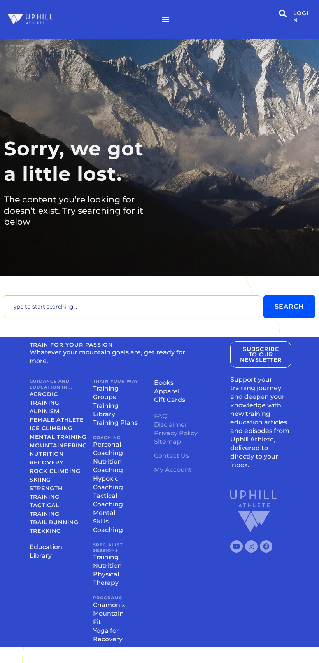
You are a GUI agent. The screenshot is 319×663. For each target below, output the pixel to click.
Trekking (45, 530)
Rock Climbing (55, 471)
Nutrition (47, 453)
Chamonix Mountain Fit (109, 613)
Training (106, 557)
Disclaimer (171, 424)
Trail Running (54, 522)
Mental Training (58, 436)
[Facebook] (266, 546)
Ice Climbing (51, 428)
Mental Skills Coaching (108, 521)
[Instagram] (251, 546)
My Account (173, 469)
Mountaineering (58, 445)
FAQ (160, 416)
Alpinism (45, 411)
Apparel (166, 391)
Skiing (40, 479)
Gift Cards (169, 399)
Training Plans (115, 422)
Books (164, 382)
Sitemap (167, 441)
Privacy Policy (176, 433)
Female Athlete (57, 419)
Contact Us (171, 455)
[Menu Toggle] (166, 19)
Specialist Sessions (108, 547)
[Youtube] (236, 546)
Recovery (46, 462)
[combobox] (132, 306)
